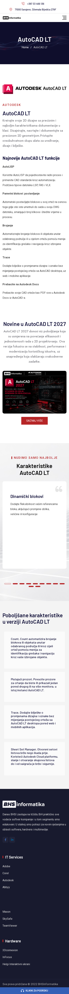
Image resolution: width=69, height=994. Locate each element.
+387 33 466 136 (35, 3)
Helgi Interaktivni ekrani (16, 964)
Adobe (6, 866)
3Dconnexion (10, 950)
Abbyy (6, 887)
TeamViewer (10, 925)
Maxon (6, 911)
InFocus (8, 957)
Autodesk (8, 880)
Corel (6, 873)
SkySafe (7, 918)
